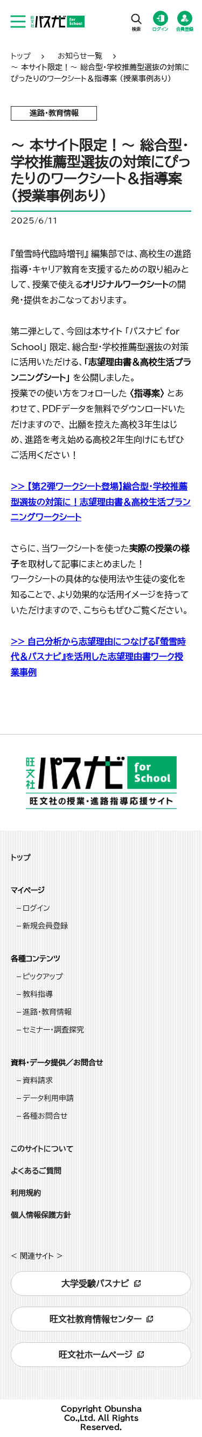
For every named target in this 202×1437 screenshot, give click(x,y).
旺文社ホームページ (96, 1354)
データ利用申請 (48, 1098)
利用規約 (26, 1193)
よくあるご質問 (36, 1171)
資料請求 (38, 1080)
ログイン (36, 908)
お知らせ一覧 (80, 56)
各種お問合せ (45, 1116)
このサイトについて (42, 1149)
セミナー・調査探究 (53, 1030)
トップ (21, 56)
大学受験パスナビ (95, 1283)
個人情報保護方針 (41, 1215)
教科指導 (38, 994)
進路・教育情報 (47, 1012)
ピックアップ (43, 976)
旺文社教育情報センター (96, 1319)
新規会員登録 (45, 926)
